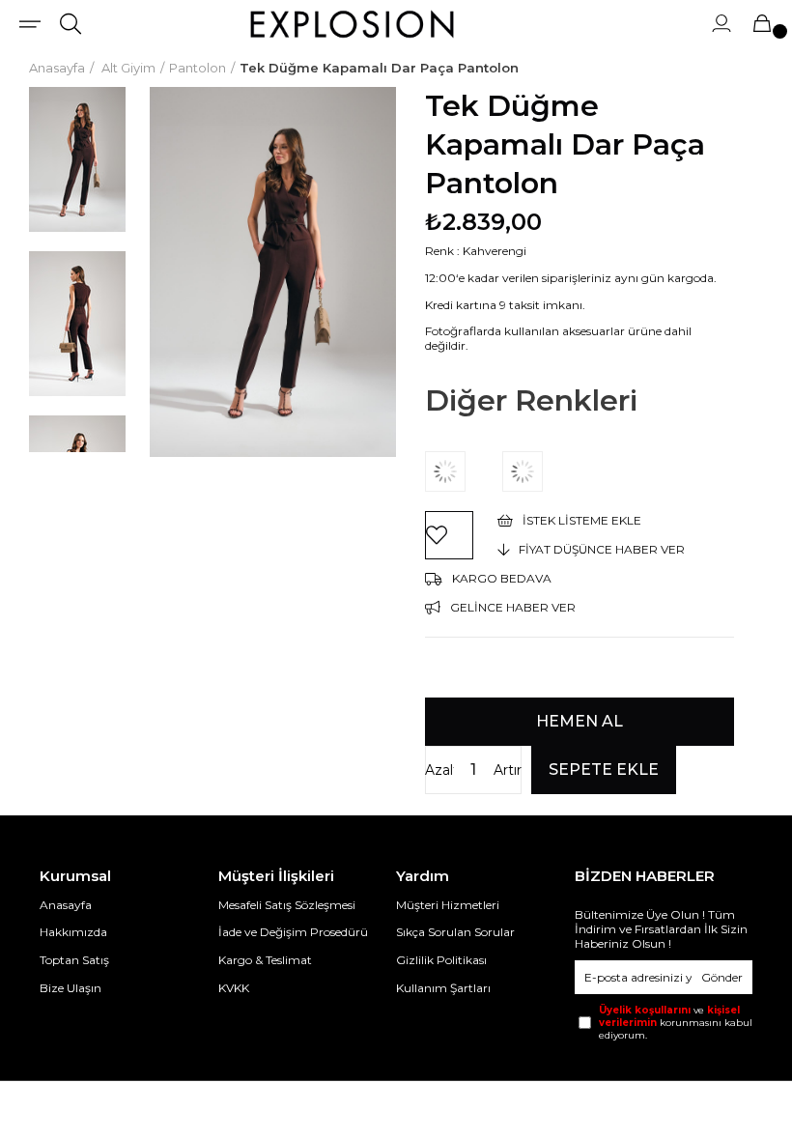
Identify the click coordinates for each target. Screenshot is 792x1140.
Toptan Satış (74, 960)
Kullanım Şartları (443, 988)
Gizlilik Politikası (441, 960)
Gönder (722, 977)
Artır (508, 770)
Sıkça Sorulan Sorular (455, 932)
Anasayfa (66, 905)
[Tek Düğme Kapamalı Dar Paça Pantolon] (463, 471)
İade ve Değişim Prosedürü (293, 932)
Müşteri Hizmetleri (447, 905)
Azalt (439, 770)
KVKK (233, 988)
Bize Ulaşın (70, 988)
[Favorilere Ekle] (449, 535)
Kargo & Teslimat (265, 960)
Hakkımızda (73, 932)
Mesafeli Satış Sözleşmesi (286, 905)
